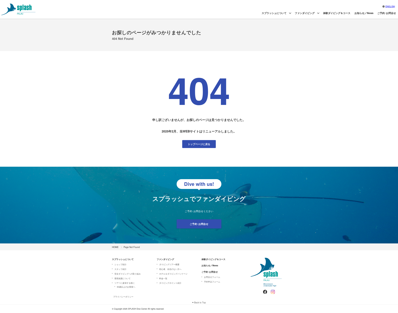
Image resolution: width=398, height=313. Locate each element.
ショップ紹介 (120, 264)
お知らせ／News (363, 13)
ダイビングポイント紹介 (170, 282)
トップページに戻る (199, 144)
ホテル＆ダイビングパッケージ (173, 273)
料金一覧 (163, 278)
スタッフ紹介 (120, 269)
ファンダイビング (305, 13)
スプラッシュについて (274, 13)
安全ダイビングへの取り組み (127, 273)
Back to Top (200, 302)
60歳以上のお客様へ (126, 286)
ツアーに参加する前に (124, 282)
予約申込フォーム (212, 281)
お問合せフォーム (212, 276)
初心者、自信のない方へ (170, 269)
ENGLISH (390, 6)
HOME (115, 247)
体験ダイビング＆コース (336, 13)
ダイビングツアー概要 (169, 264)
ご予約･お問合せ (386, 13)
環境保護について (122, 278)
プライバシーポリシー (123, 296)
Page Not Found (132, 247)
